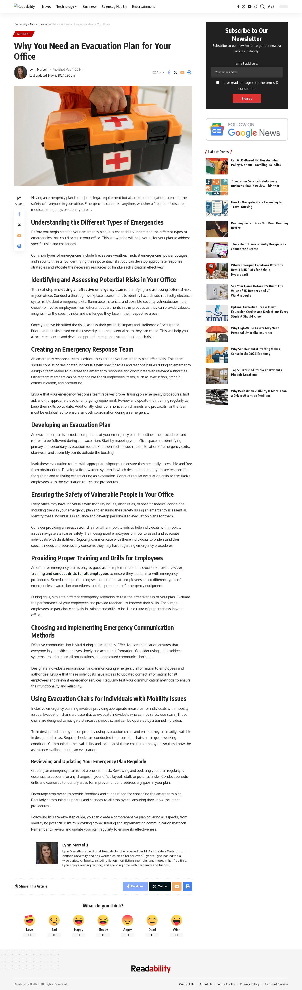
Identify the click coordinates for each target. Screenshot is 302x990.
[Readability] (24, 6)
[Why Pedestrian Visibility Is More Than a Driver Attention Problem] (217, 397)
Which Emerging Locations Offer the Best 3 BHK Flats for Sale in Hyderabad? (257, 269)
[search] (262, 6)
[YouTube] (250, 6)
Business (24, 34)
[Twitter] (244, 6)
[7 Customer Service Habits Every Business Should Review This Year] (217, 187)
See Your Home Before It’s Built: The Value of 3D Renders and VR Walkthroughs (257, 290)
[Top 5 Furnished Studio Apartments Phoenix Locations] (217, 376)
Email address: (246, 63)
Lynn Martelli (38, 69)
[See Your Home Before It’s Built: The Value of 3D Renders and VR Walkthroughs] (217, 292)
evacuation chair (81, 527)
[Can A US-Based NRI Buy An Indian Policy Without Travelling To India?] (217, 166)
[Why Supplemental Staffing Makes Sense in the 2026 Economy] (217, 355)
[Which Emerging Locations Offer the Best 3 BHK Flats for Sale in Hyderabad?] (217, 271)
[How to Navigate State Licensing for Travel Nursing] (217, 208)
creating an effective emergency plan (90, 289)
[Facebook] (238, 6)
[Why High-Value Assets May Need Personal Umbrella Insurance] (217, 334)
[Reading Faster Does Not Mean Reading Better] (217, 229)
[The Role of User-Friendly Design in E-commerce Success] (217, 250)
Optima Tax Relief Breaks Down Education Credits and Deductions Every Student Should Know (259, 311)
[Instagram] (255, 6)
